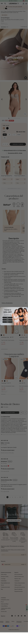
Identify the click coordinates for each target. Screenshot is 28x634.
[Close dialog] (26, 308)
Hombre (7, 319)
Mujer (7, 317)
